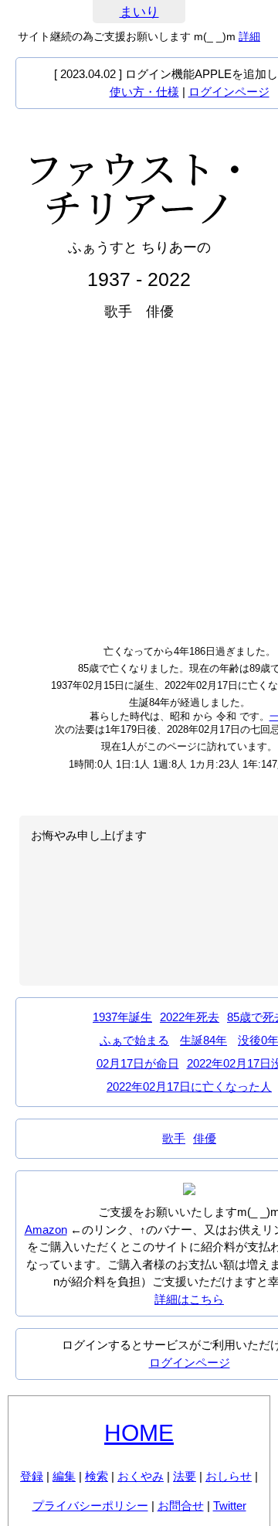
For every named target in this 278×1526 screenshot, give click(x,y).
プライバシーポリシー (90, 1505)
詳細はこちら (189, 1299)
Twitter (229, 1505)
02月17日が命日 (138, 1063)
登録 (31, 1476)
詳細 (249, 36)
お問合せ (181, 1505)
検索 (96, 1476)
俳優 (204, 1138)
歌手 (173, 1138)
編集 (64, 1476)
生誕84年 (203, 1040)
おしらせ (228, 1476)
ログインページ (229, 91)
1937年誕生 (122, 1017)
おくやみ (140, 1476)
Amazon (46, 1229)
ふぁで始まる (134, 1040)
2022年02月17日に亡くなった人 (189, 1086)
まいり (139, 12)
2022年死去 (189, 1017)
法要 (184, 1476)
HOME (139, 1433)
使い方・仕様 (144, 91)
